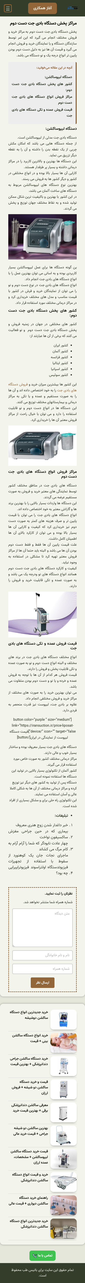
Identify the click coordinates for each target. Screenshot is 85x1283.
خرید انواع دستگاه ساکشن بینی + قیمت (30, 1038)
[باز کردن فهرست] (8, 8)
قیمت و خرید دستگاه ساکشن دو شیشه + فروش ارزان (30, 1087)
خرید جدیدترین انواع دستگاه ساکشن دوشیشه (29, 1015)
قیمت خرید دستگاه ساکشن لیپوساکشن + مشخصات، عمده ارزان (29, 1157)
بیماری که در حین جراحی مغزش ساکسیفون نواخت (38, 834)
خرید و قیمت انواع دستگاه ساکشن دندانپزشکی (30, 1177)
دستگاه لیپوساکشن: (58, 77)
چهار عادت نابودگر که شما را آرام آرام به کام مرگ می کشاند (38, 846)
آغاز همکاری (42, 8)
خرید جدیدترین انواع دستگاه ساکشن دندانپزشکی (29, 1224)
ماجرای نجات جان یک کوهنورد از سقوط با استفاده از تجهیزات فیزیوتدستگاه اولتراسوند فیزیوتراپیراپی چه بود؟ (38, 864)
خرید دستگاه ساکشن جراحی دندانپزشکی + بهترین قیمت (29, 1061)
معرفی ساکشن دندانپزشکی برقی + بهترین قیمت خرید (29, 1108)
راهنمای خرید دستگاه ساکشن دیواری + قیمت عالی (28, 1200)
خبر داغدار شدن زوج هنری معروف (42, 825)
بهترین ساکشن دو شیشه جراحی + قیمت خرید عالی (30, 1131)
